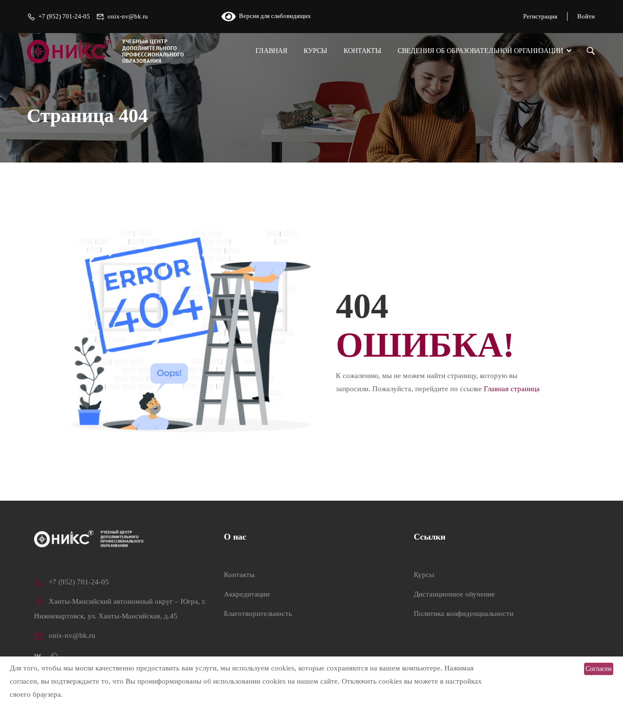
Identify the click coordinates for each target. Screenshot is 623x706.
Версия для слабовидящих (273, 15)
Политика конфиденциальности (463, 613)
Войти (586, 16)
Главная (271, 50)
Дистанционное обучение (454, 594)
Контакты (362, 50)
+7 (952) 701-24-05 (64, 16)
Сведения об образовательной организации (480, 50)
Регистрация (540, 16)
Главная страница (512, 389)
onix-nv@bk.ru (128, 16)
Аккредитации (247, 594)
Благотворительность (258, 613)
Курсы (315, 50)
